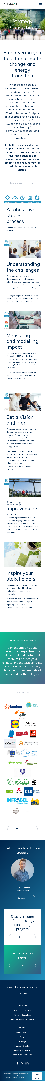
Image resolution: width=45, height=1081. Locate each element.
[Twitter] (22, 1063)
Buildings (22, 1041)
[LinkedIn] (27, 1063)
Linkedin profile (22, 890)
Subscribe (22, 994)
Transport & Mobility (22, 1046)
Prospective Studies (22, 1010)
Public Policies (22, 1032)
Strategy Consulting (22, 1015)
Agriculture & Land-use (22, 1055)
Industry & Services (22, 1050)
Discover (22, 937)
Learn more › (24, 1077)
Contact (21, 898)
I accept (36, 1074)
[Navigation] (40, 4)
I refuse (36, 1078)
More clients (22, 829)
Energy (23, 1037)
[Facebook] (18, 1063)
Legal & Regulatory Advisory (22, 1019)
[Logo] (10, 4)
